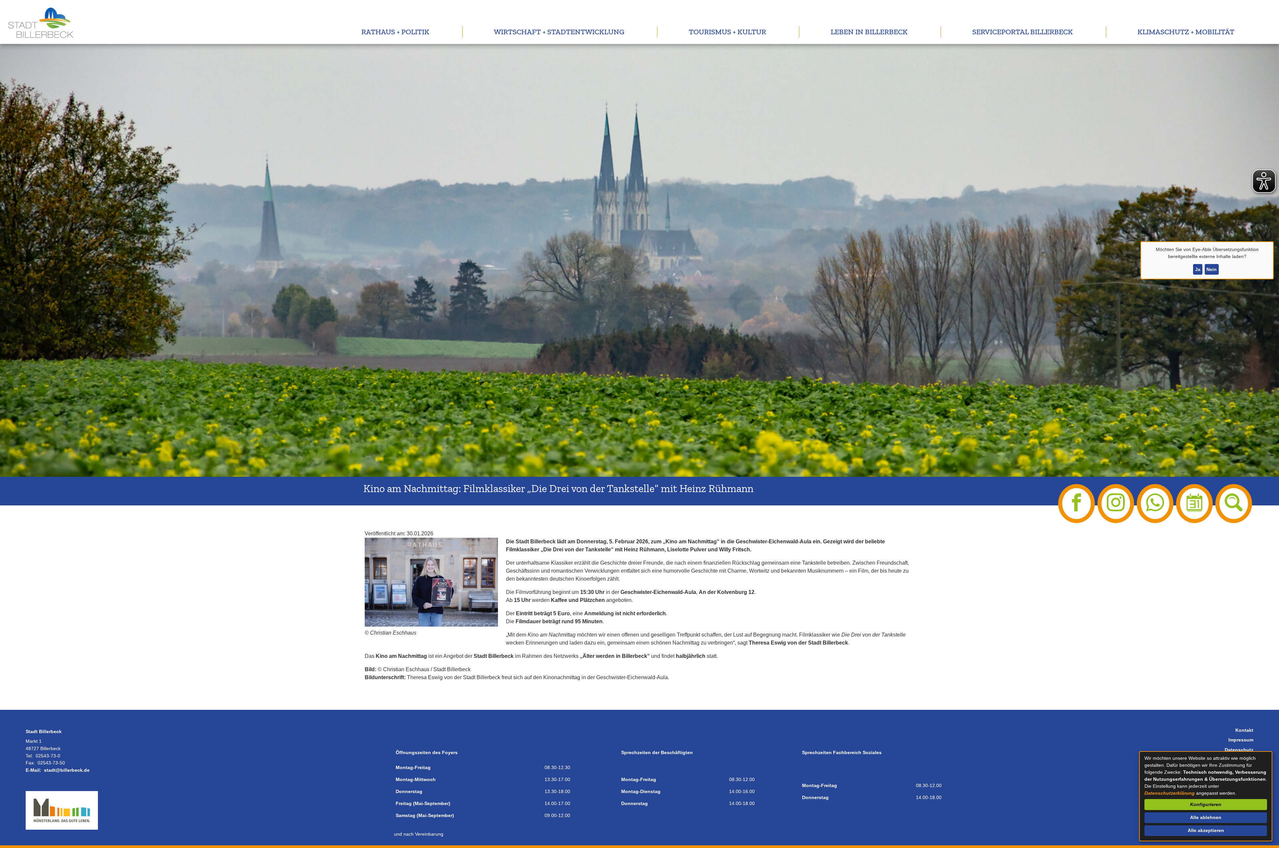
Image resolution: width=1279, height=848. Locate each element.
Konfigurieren (1205, 804)
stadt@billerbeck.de (67, 770)
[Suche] (1233, 503)
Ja (1197, 269)
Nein (1211, 269)
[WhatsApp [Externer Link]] (1155, 503)
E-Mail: (33, 770)
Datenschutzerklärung (1169, 793)
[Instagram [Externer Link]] (1115, 503)
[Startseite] (40, 22)
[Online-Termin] (1194, 503)
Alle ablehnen (1205, 817)
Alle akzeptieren (1206, 830)
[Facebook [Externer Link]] (1076, 503)
